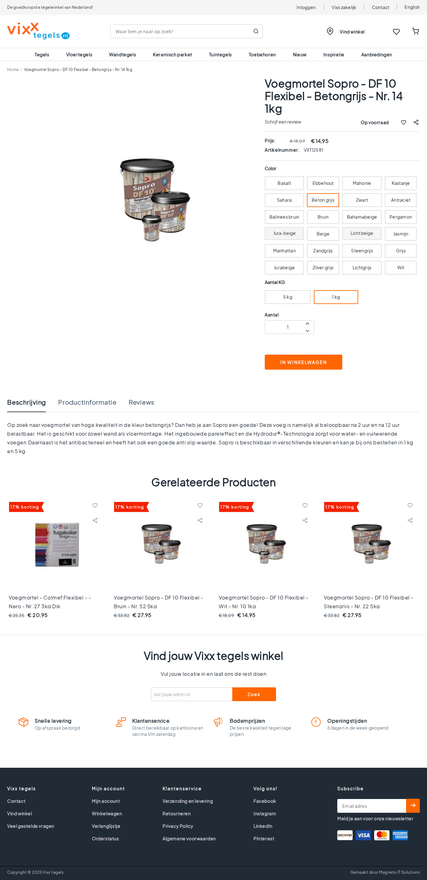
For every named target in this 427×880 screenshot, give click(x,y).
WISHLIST (396, 32)
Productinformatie (87, 402)
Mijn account (106, 801)
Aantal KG (275, 282)
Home (13, 69)
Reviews (141, 402)
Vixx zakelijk (344, 7)
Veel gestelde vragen (30, 826)
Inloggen (306, 7)
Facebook (265, 801)
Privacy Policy (178, 826)
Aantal (272, 314)
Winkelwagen (107, 813)
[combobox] (186, 31)
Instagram (265, 813)
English (412, 7)
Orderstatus (105, 838)
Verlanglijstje (106, 826)
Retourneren (177, 813)
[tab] (32, 405)
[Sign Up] (413, 806)
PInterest (264, 838)
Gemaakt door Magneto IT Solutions (385, 872)
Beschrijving (26, 402)
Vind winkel (352, 31)
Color (271, 168)
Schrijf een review (283, 121)
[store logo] (38, 31)
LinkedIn (263, 826)
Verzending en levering (188, 801)
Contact (380, 7)
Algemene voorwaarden (189, 838)
